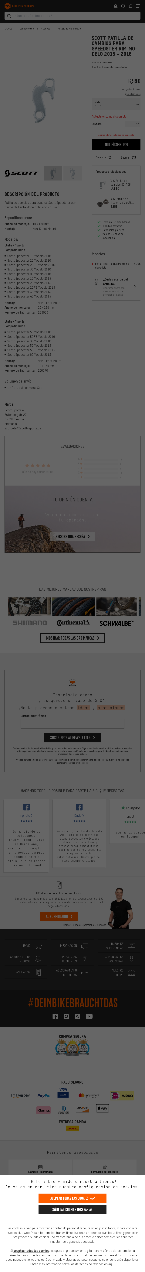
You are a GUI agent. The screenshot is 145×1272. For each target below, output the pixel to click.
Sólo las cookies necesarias (72, 1209)
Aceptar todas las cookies (69, 1198)
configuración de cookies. (109, 1186)
